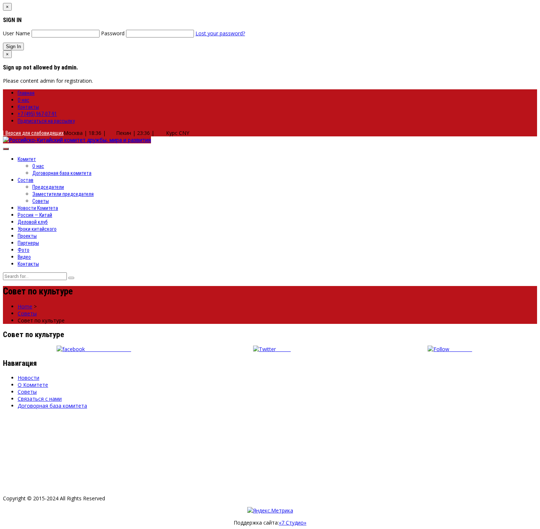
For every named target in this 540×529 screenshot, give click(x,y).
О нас (23, 100)
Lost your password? (220, 33)
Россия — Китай (35, 215)
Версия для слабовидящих (33, 133)
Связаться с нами (40, 398)
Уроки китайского (37, 229)
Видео (24, 257)
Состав (25, 180)
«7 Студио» (292, 522)
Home (25, 306)
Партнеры (28, 243)
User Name (16, 33)
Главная (26, 93)
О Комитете (33, 384)
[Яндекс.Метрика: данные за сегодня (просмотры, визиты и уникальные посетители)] (270, 510)
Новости (28, 377)
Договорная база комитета (61, 173)
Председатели (48, 187)
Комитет (27, 159)
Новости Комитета (38, 208)
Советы (40, 201)
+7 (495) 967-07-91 (37, 114)
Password (113, 33)
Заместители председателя (63, 194)
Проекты (27, 236)
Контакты (28, 107)
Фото (23, 250)
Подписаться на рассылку (46, 121)
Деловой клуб (33, 222)
